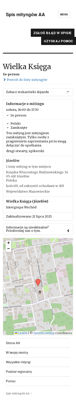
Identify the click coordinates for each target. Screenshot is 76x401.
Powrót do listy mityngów (26, 80)
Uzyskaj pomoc (58, 41)
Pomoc (11, 381)
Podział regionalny (19, 371)
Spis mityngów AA (25, 14)
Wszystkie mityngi (18, 362)
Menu (64, 14)
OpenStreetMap (43, 333)
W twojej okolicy (17, 352)
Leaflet (22, 333)
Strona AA (13, 343)
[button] (36, 280)
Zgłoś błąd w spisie (53, 33)
